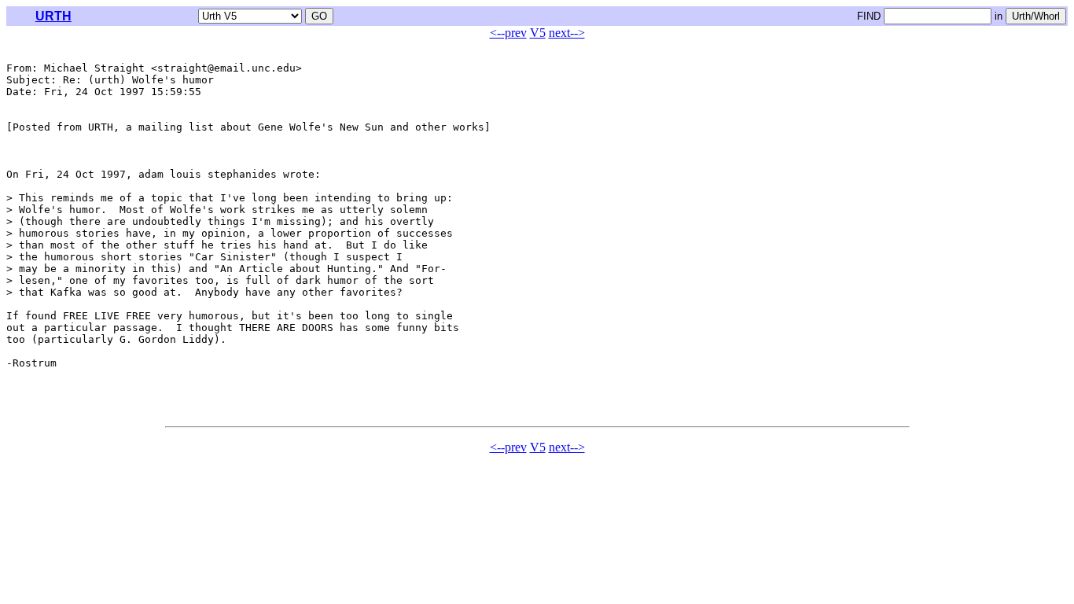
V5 (538, 32)
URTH (53, 16)
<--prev (508, 32)
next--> (567, 32)
